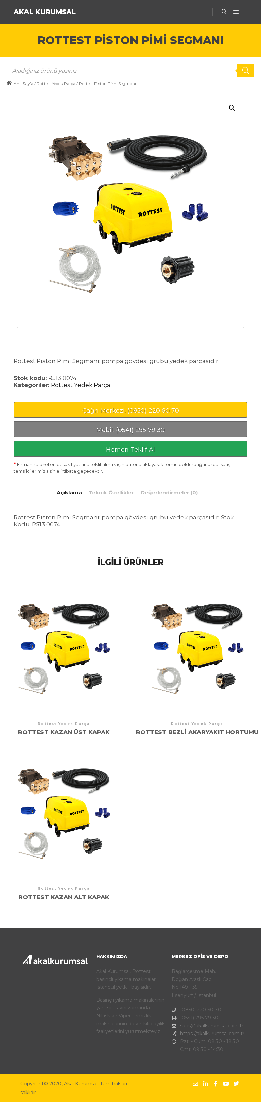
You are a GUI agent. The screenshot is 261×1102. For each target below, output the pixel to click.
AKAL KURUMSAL (45, 12)
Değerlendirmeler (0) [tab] (169, 492)
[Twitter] (236, 1083)
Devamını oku (64, 645)
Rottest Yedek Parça (56, 83)
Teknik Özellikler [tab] (111, 492)
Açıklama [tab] (69, 492)
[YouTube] (226, 1083)
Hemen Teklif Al (130, 449)
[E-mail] (195, 1083)
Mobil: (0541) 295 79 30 (130, 430)
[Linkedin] (205, 1083)
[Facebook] (215, 1083)
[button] (232, 108)
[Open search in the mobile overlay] (130, 70)
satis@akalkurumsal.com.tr (210, 1026)
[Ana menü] (236, 11)
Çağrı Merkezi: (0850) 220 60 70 (130, 410)
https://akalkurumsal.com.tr (210, 1033)
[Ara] (224, 11)
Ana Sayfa (23, 83)
